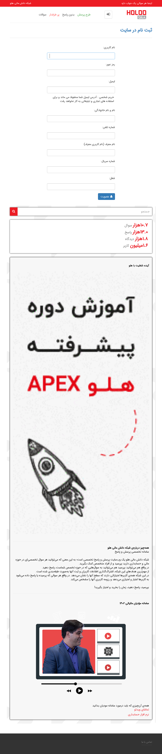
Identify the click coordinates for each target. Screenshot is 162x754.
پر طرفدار (54, 14)
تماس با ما (146, 742)
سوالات (42, 14)
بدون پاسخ (68, 14)
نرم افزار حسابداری (138, 714)
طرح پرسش (83, 14)
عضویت (105, 196)
